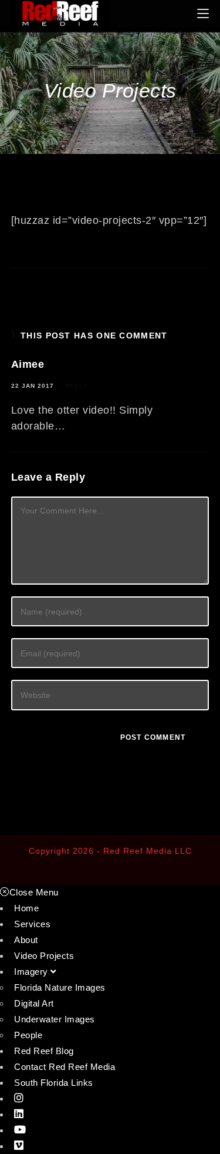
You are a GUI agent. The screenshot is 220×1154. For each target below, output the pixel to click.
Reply (76, 386)
